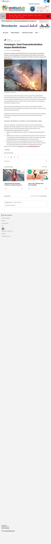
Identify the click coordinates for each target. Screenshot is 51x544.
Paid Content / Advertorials (7, 231)
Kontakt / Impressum (6, 218)
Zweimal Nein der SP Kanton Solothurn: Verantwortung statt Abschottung (13, 184)
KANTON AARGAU (15, 32)
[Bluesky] (45, 1)
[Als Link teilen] (14, 157)
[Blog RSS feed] (3, 228)
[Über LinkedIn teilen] (11, 157)
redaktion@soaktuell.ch (10, 530)
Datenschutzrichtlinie (6, 236)
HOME (3, 16)
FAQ (2, 225)
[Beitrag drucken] (17, 157)
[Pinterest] (48, 1)
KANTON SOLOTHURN (27, 32)
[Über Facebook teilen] (4, 157)
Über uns (3, 220)
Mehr (36, 32)
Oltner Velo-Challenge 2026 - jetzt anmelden (36, 184)
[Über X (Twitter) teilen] (8, 157)
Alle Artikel (5, 32)
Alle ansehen (44, 166)
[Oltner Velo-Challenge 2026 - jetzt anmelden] (37, 175)
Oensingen (7, 149)
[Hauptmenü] (48, 16)
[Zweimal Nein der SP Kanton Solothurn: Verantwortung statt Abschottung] (13, 175)
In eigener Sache (5, 223)
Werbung (3, 228)
